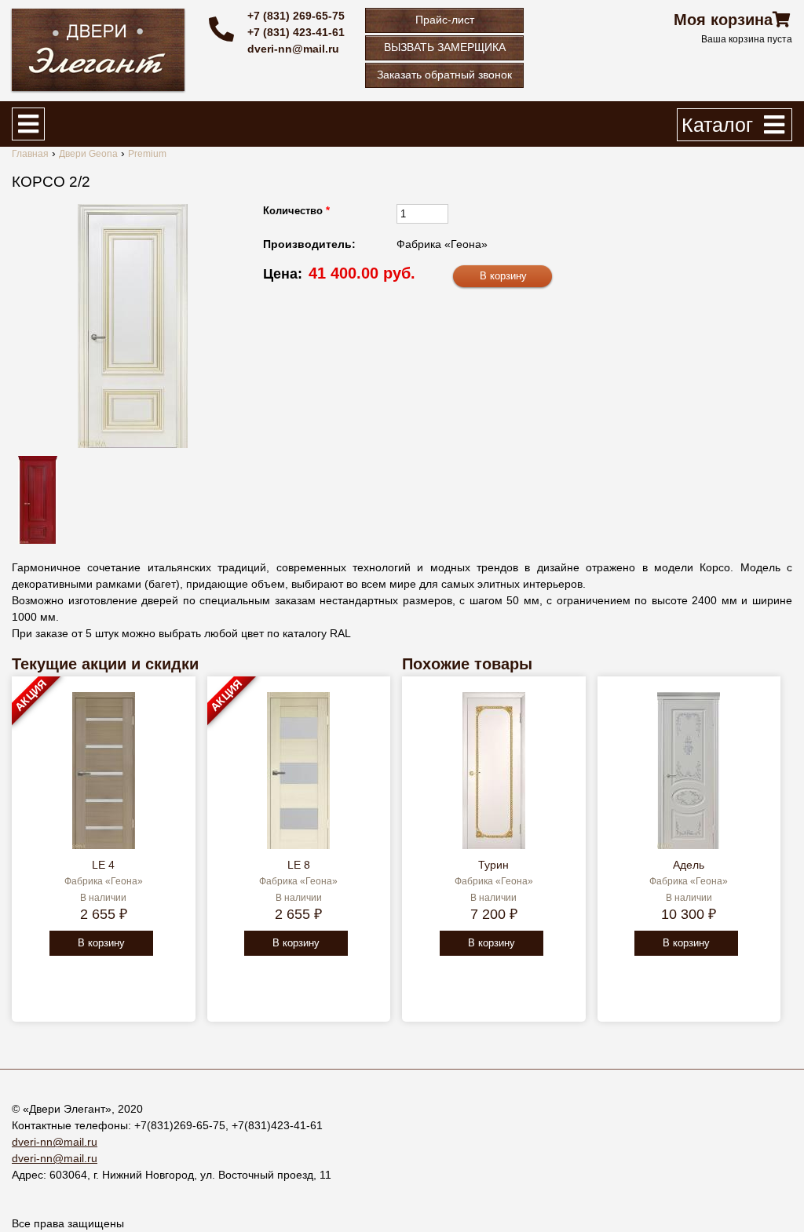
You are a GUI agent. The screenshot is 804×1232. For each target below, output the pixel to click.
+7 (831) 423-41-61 (296, 32)
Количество (296, 211)
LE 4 (103, 864)
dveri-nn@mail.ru (293, 48)
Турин (493, 864)
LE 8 (298, 864)
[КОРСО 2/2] (133, 326)
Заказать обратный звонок (444, 74)
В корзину (101, 943)
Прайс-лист (444, 19)
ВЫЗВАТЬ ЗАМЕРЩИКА (445, 47)
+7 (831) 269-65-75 (296, 15)
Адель (688, 864)
